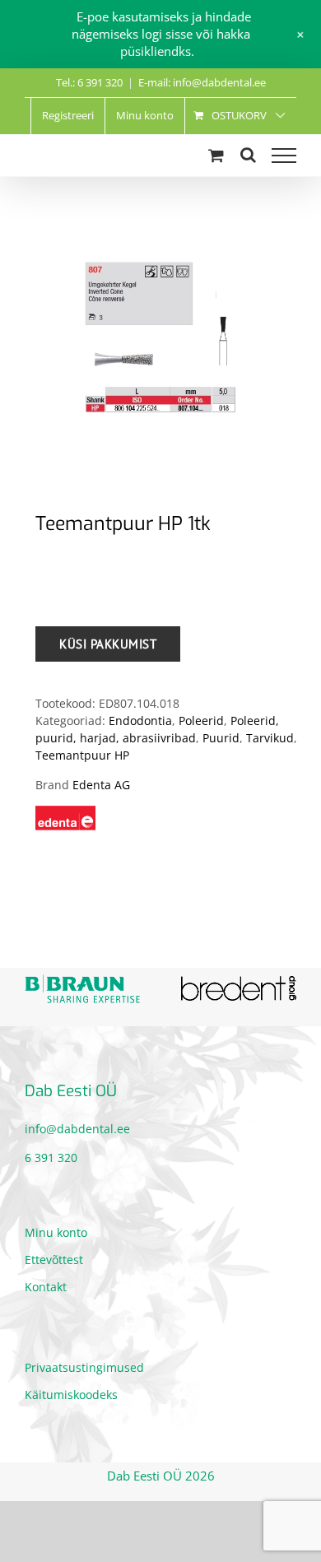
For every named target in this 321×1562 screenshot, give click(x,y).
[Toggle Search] (248, 154)
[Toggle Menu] (284, 155)
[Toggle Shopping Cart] (216, 155)
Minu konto (56, 1232)
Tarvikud (270, 738)
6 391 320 (51, 1157)
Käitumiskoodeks (71, 1394)
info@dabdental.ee (77, 1129)
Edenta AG (101, 785)
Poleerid (201, 720)
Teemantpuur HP (82, 755)
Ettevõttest (54, 1259)
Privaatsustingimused (84, 1367)
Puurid (221, 738)
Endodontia (140, 720)
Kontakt (46, 1287)
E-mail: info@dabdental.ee (202, 82)
